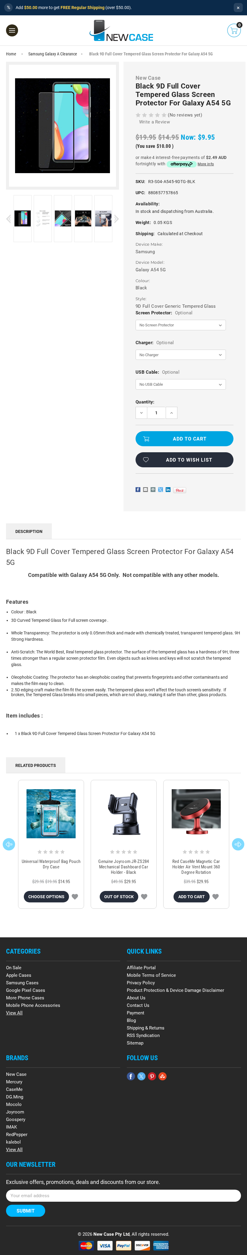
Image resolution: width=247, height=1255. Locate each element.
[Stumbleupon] (162, 1076)
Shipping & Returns (145, 1028)
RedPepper (16, 1134)
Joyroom (15, 1112)
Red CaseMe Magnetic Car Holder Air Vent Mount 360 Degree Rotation (196, 867)
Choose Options (46, 896)
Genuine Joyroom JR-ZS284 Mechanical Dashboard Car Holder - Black (123, 867)
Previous (8, 219)
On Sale (13, 967)
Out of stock (119, 896)
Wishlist (75, 896)
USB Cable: (158, 372)
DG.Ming (14, 1097)
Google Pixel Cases (25, 990)
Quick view (51, 813)
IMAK (11, 1127)
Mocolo (14, 1104)
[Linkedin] (168, 489)
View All (14, 1013)
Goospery (15, 1119)
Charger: (155, 342)
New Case (16, 1074)
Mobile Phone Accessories (33, 1005)
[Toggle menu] (12, 30)
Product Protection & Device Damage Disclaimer (175, 990)
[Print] (153, 489)
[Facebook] (138, 489)
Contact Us (138, 1005)
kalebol (13, 1142)
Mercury (14, 1082)
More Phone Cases (25, 998)
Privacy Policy (141, 983)
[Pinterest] (179, 490)
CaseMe (14, 1089)
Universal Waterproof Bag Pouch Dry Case (51, 864)
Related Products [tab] (35, 765)
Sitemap (135, 1043)
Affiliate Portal (141, 967)
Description (28, 531)
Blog (131, 1020)
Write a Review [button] (154, 122)
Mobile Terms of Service (151, 975)
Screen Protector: (164, 313)
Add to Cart (191, 896)
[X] (160, 489)
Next (116, 219)
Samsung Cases (22, 983)
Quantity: (145, 402)
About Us (136, 998)
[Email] (145, 489)
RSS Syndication (143, 1035)
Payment (135, 1013)
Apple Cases (18, 975)
